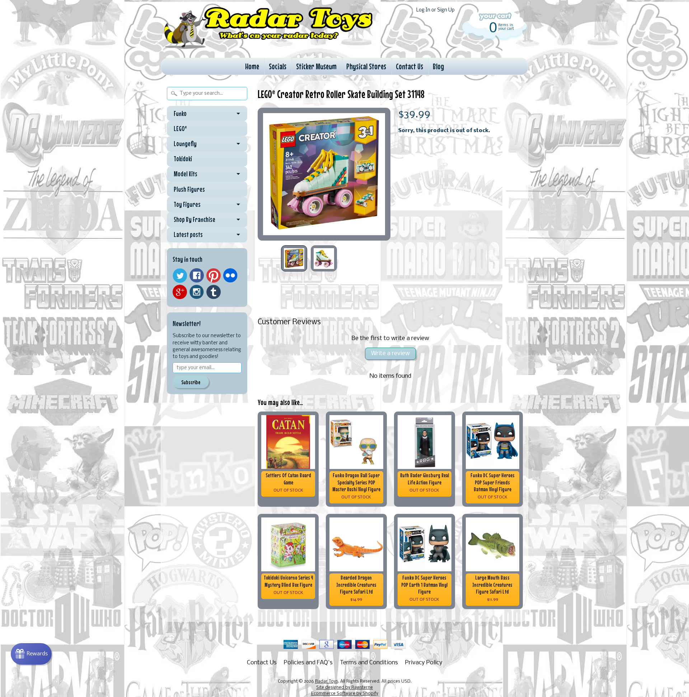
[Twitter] (180, 275)
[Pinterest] (213, 275)
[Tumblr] (213, 292)
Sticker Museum (316, 66)
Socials (277, 66)
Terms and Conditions (369, 662)
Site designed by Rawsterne (344, 688)
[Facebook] (196, 275)
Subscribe (190, 382)
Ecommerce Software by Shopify (344, 694)
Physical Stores (366, 66)
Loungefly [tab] (185, 144)
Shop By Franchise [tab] (194, 219)
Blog (438, 66)
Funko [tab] (180, 113)
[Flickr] (230, 275)
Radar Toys (326, 681)
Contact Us (409, 66)
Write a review (390, 353)
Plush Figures (189, 189)
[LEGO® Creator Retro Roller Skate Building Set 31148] (294, 258)
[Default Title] (324, 174)
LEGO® (180, 129)
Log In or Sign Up (435, 10)
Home (252, 66)
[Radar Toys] (268, 47)
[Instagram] (196, 292)
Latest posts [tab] (188, 234)
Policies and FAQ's (308, 662)
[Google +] (180, 292)
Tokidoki (183, 159)
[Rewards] (31, 654)
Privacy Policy (423, 662)
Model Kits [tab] (185, 174)
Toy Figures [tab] (187, 204)
